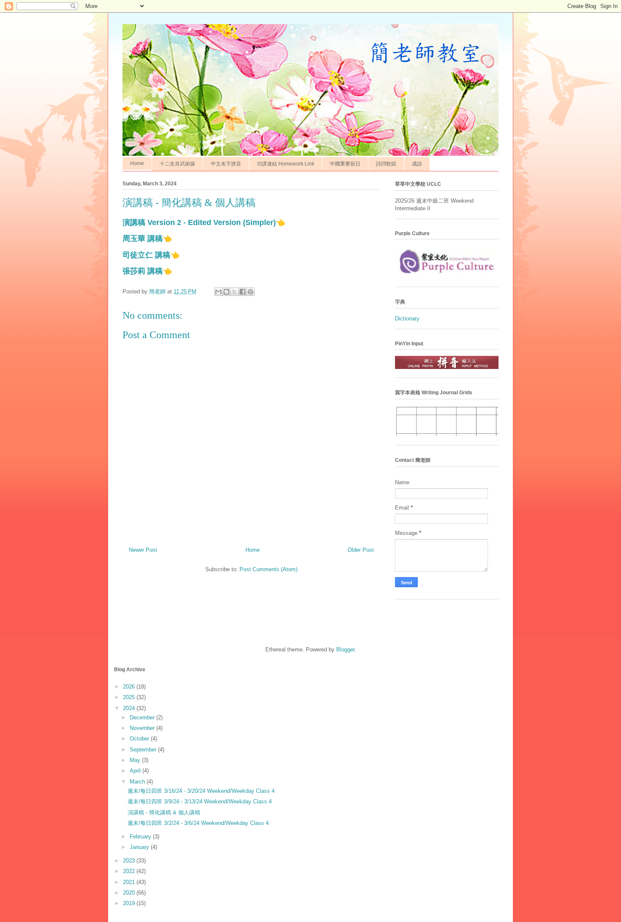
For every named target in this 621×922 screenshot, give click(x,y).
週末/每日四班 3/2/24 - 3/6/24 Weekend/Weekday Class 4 (198, 823)
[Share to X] (234, 291)
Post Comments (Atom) (268, 569)
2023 (129, 860)
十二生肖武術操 (177, 164)
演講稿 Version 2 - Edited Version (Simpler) (199, 222)
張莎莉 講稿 (143, 271)
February (141, 836)
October (140, 738)
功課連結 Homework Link (285, 164)
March (138, 781)
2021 (129, 882)
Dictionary (407, 318)
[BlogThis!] (226, 291)
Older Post (361, 550)
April (136, 770)
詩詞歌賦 (386, 164)
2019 (129, 903)
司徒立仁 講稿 (146, 255)
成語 (417, 164)
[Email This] (218, 291)
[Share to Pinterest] (250, 291)
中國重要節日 (345, 164)
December (143, 717)
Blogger (345, 649)
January (140, 847)
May (136, 760)
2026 (129, 686)
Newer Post (143, 550)
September (144, 749)
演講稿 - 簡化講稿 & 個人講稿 (164, 812)
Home (137, 163)
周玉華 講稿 (143, 238)
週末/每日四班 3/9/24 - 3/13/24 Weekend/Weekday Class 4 (200, 801)
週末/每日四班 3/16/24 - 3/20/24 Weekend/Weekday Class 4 (201, 791)
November (143, 728)
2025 (129, 697)
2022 (129, 871)
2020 (129, 892)
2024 (129, 708)
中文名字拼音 (226, 164)
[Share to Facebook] (242, 291)
